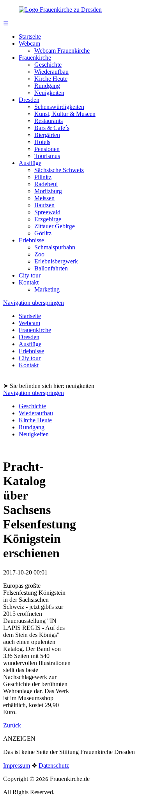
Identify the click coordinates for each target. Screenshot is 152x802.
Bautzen (44, 205)
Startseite (30, 36)
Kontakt (29, 282)
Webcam (29, 43)
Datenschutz (54, 765)
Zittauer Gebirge (54, 226)
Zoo (39, 254)
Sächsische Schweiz (59, 170)
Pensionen (47, 149)
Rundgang (47, 85)
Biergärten (47, 135)
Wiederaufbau (51, 71)
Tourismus (47, 156)
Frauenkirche (35, 57)
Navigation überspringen (33, 302)
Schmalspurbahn (54, 247)
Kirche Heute (50, 78)
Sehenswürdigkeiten (59, 106)
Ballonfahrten (51, 268)
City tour (30, 275)
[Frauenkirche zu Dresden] (60, 9)
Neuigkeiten (49, 92)
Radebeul (46, 184)
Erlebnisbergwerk (56, 261)
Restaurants (48, 120)
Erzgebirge (47, 219)
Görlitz (42, 233)
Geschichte (48, 64)
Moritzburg (48, 191)
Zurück (12, 725)
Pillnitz (42, 177)
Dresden (29, 99)
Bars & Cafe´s (51, 127)
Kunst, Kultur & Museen (64, 113)
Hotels (42, 142)
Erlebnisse (31, 240)
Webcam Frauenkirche (62, 50)
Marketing (47, 289)
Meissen (44, 198)
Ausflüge (30, 163)
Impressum (16, 765)
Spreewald (47, 212)
